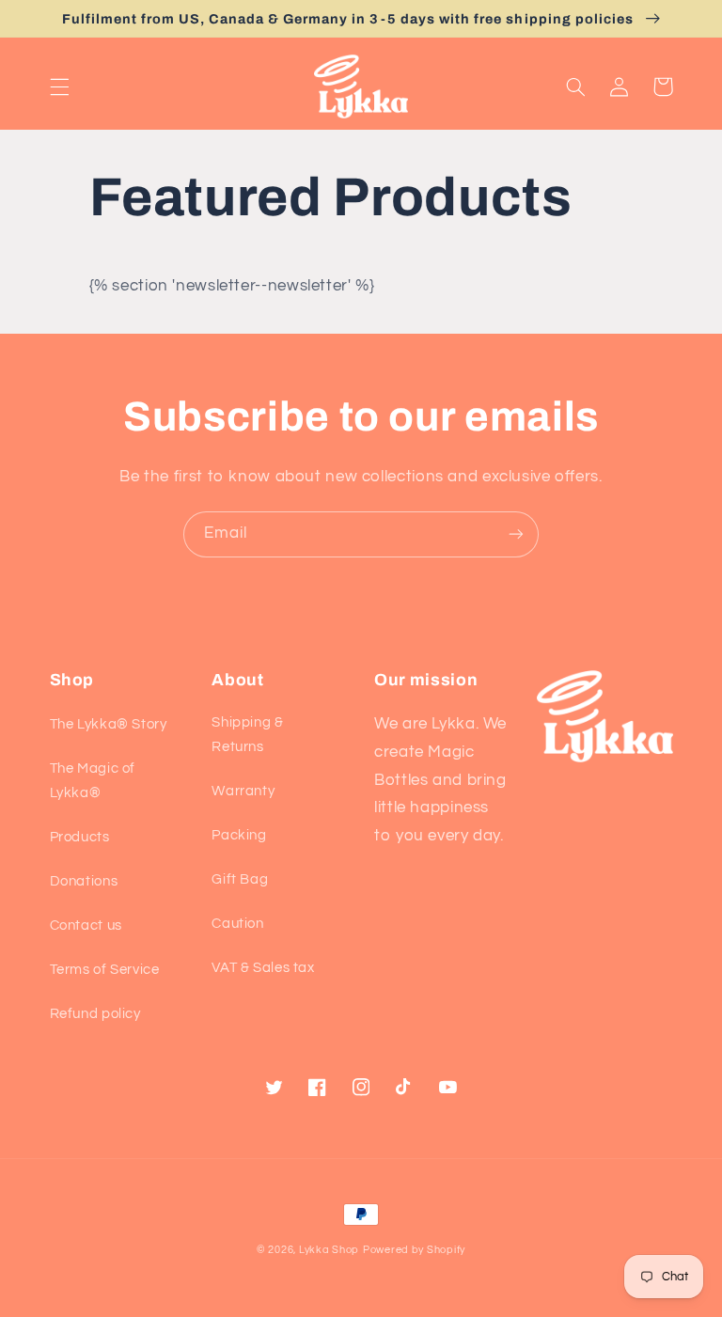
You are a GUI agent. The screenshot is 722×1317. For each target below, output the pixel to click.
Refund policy (95, 1014)
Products (80, 837)
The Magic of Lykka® (93, 780)
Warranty (243, 791)
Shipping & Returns (247, 734)
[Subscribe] (516, 534)
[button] (59, 86)
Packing (239, 835)
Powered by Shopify (414, 1250)
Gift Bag (240, 879)
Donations (84, 881)
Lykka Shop (329, 1250)
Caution (237, 924)
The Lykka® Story (108, 724)
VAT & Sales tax (263, 968)
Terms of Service (105, 970)
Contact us (86, 925)
